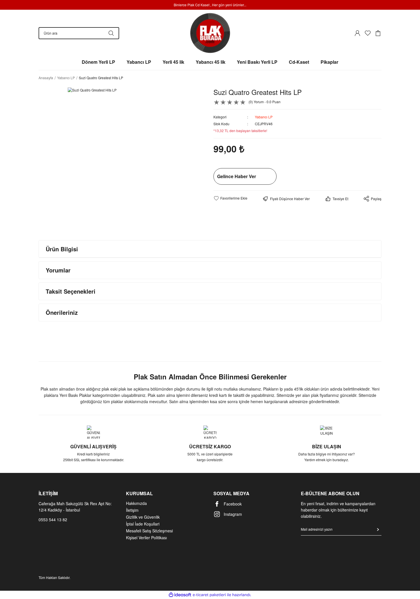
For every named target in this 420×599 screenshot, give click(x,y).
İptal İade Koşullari (142, 524)
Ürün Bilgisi (62, 249)
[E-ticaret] (209, 595)
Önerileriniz (62, 312)
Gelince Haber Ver (236, 176)
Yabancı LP (264, 116)
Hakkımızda (136, 503)
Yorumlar (58, 270)
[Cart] (378, 33)
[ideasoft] (180, 595)
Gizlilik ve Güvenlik (143, 517)
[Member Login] (357, 33)
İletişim (132, 510)
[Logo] (210, 33)
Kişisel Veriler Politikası (146, 537)
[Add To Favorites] (230, 198)
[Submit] (378, 529)
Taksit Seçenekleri (70, 291)
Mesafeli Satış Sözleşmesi (149, 531)
